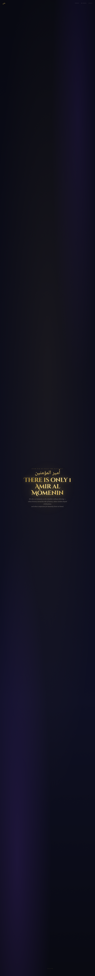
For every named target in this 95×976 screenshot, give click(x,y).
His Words (83, 3)
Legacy (90, 3)
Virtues (77, 3)
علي (4, 3)
